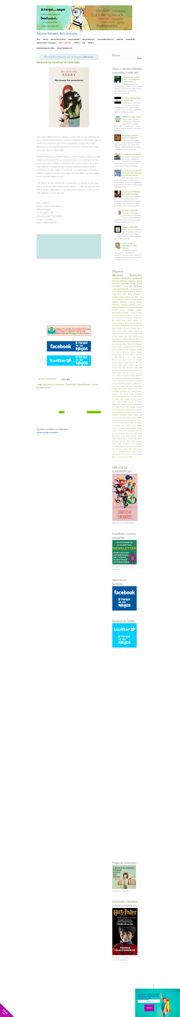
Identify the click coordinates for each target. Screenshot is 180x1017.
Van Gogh (128, 428)
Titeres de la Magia (136, 423)
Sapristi (136, 415)
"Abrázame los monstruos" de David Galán (58, 62)
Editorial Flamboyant (135, 347)
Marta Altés (133, 386)
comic (114, 289)
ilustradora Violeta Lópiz (124, 449)
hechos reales (132, 439)
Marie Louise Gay (122, 386)
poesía (48, 387)
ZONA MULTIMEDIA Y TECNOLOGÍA (46, 43)
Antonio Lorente (130, 323)
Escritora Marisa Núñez (119, 365)
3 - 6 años (127, 315)
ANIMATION (119, 39)
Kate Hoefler (116, 378)
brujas (123, 433)
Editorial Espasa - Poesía (87, 384)
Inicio (61, 412)
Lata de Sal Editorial (118, 383)
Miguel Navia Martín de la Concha (125, 391)
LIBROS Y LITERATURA (64, 43)
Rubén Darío (121, 412)
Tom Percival (125, 425)
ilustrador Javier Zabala (127, 441)
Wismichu (120, 431)
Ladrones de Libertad (135, 381)
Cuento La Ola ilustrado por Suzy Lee (131, 99)
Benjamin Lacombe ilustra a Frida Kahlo (130, 136)
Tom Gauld (116, 425)
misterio (134, 452)
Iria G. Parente (129, 307)
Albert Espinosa (127, 320)
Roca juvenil (138, 410)
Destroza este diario (130, 227)
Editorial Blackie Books (131, 305)
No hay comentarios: (48, 379)
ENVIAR (149, 1008)
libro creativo (137, 449)
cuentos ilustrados (121, 278)
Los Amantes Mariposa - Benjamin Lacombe (131, 192)
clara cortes (129, 433)
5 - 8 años (132, 299)
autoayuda (131, 431)
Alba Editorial (116, 320)
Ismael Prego (121, 373)
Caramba (133, 326)
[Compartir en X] (66, 379)
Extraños (131, 365)
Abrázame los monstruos (54, 384)
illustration (115, 441)
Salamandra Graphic (126, 415)
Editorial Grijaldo (117, 349)
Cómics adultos (122, 331)
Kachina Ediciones (136, 376)
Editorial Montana (136, 352)
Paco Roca (133, 399)
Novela (126, 394)
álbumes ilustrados (127, 275)
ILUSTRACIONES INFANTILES (105, 39)
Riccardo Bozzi (129, 410)
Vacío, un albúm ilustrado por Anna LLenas (129, 245)
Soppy (128, 418)
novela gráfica (124, 297)
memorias (128, 452)
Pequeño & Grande (135, 402)
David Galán (71, 384)
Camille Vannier (125, 326)
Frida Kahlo (122, 368)
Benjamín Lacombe (127, 302)
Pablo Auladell (124, 399)
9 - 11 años (135, 315)
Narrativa (139, 391)
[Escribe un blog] (64, 379)
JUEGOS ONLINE (130, 39)
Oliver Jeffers (133, 397)
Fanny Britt (138, 365)
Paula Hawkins (122, 402)
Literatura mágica (131, 383)
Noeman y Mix (117, 394)
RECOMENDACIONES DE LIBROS (45, 48)
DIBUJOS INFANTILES (88, 39)
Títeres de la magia (118, 428)
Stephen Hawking (136, 418)
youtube (119, 457)
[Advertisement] (69, 293)
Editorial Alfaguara (118, 341)
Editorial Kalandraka (129, 349)
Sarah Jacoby (121, 418)
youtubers (116, 286)
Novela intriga (116, 397)
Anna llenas (120, 323)
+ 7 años (124, 286)
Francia (114, 368)
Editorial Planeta (118, 307)
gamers (139, 310)
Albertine (136, 320)
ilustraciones (116, 312)
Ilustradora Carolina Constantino (122, 370)
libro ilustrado (123, 289)
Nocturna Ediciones (120, 283)
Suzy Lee (123, 420)
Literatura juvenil (135, 281)
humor (140, 439)
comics (123, 310)
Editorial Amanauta (130, 341)
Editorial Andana (129, 291)
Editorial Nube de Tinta (120, 355)
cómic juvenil (125, 436)
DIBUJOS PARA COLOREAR (58, 39)
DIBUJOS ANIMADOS (74, 39)
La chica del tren (121, 381)
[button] (149, 997)
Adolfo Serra (138, 318)
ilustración (137, 278)
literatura (40, 387)
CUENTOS (76, 43)
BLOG (83, 43)
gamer (125, 439)
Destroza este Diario (131, 334)
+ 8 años (132, 313)
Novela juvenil (136, 283)
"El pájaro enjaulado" (130, 210)
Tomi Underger (137, 425)
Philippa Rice (116, 404)
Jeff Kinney (125, 376)
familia (114, 439)
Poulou (117, 407)
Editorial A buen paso (135, 339)
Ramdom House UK (118, 410)
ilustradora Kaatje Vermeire (120, 446)
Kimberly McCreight (134, 378)
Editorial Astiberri (121, 344)
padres (118, 454)
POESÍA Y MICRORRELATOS (64, 48)
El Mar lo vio (130, 360)
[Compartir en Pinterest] (69, 379)
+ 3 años (126, 299)
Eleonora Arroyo (124, 362)
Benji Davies (116, 326)
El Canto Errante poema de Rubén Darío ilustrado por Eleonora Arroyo (132, 173)
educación (133, 436)
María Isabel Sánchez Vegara (128, 389)
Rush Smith (131, 412)
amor (125, 431)
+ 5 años (132, 289)
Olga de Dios (125, 397)
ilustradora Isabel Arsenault (132, 444)
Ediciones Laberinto (122, 339)
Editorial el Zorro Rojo (127, 357)
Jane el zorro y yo (132, 373)
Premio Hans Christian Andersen (131, 407)
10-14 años (115, 315)
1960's (122, 315)
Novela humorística (135, 394)
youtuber (125, 312)
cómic (124, 294)
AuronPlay (139, 323)
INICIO (38, 39)
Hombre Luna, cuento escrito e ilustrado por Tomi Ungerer (131, 79)
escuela (139, 436)
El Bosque (122, 360)
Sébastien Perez (132, 420)
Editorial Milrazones (123, 352)
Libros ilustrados (135, 286)
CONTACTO (91, 43)
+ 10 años (134, 297)
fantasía (131, 310)
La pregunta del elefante (131, 154)
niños (113, 454)
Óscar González (127, 457)
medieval (121, 452)
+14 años (139, 313)
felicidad (119, 439)
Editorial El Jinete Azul (135, 344)
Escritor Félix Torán (135, 362)
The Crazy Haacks (123, 423)
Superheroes (116, 420)
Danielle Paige (132, 331)
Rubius (114, 412)
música (140, 452)
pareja (123, 454)
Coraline (119, 328)
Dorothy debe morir (124, 336)
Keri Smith (123, 378)
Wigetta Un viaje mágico (132, 117)
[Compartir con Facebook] (67, 379)
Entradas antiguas (94, 412)
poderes (128, 454)
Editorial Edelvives (119, 281)
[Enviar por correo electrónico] (62, 379)
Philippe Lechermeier (127, 404)
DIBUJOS (45, 39)
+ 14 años (119, 299)
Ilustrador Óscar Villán (134, 368)
